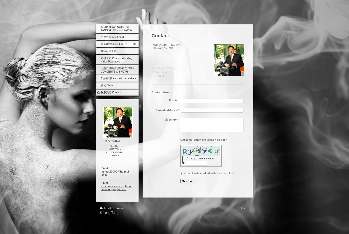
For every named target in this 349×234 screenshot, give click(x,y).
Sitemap (119, 208)
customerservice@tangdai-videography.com (116, 187)
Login (245, 208)
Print (107, 208)
